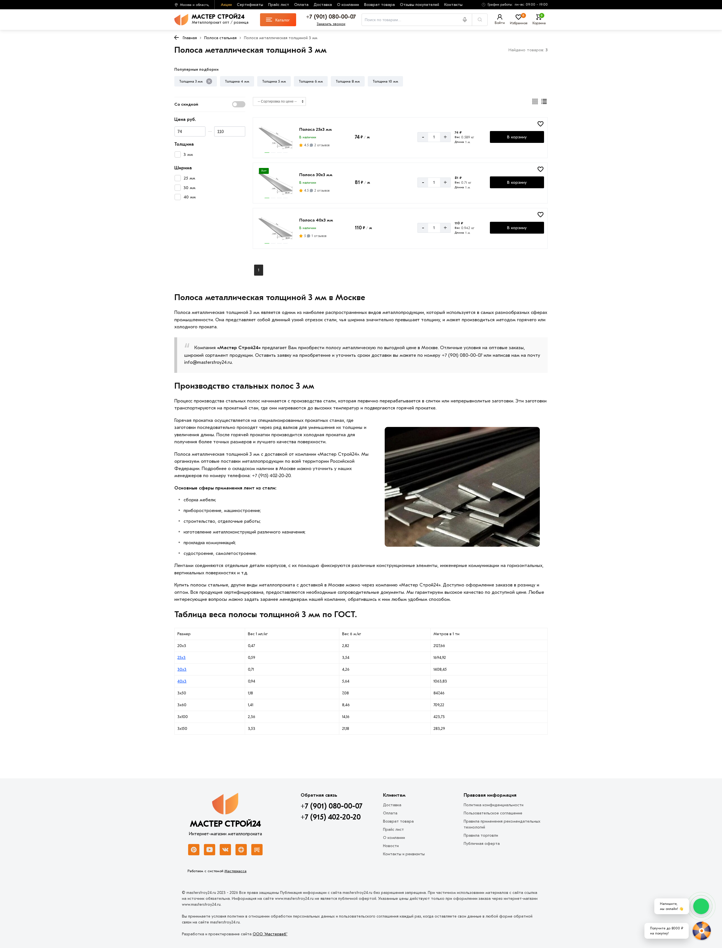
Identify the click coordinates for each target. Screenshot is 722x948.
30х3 (181, 669)
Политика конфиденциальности (493, 805)
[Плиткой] (535, 101)
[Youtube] (209, 849)
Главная (190, 38)
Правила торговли (481, 835)
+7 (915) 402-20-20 (331, 817)
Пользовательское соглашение (493, 813)
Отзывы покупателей (419, 4)
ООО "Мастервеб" (270, 934)
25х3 (181, 657)
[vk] (225, 849)
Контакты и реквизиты (404, 854)
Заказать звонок (331, 24)
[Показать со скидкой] (238, 104)
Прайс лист (278, 4)
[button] (513, 4)
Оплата (301, 4)
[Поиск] (479, 20)
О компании (348, 4)
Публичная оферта (482, 843)
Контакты (453, 4)
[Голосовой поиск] (467, 20)
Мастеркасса (235, 871)
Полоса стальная (220, 38)
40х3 (181, 681)
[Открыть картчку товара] (276, 137)
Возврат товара (379, 4)
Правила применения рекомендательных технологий (502, 824)
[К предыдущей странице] (176, 37)
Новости (391, 845)
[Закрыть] (209, 81)
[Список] (544, 101)
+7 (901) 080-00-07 (331, 806)
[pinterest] (193, 849)
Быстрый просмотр (276, 146)
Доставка (323, 4)
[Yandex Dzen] (241, 849)
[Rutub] (257, 849)
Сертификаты (250, 4)
